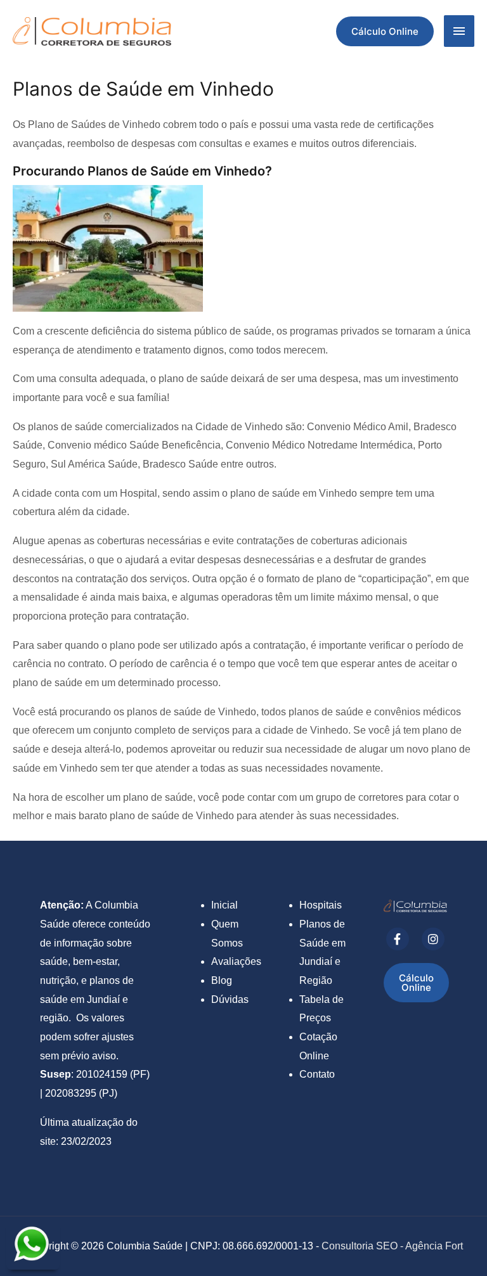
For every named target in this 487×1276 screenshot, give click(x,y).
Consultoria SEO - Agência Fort (392, 1246)
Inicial (224, 905)
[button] (385, 31)
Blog (221, 980)
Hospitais (320, 905)
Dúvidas (230, 999)
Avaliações (236, 961)
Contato (317, 1074)
